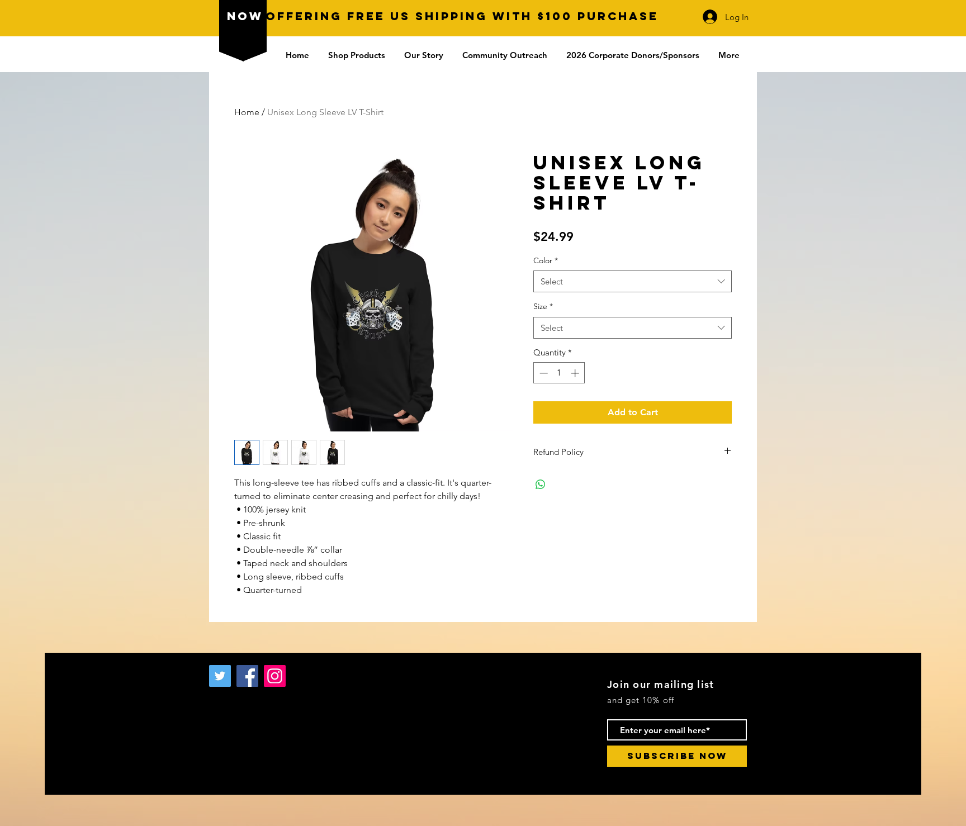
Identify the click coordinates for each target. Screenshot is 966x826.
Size (543, 306)
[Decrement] (542, 373)
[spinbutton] (559, 373)
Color (545, 260)
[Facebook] (247, 676)
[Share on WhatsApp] (540, 484)
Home (246, 112)
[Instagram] (275, 676)
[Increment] (576, 373)
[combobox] (632, 281)
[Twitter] (220, 676)
